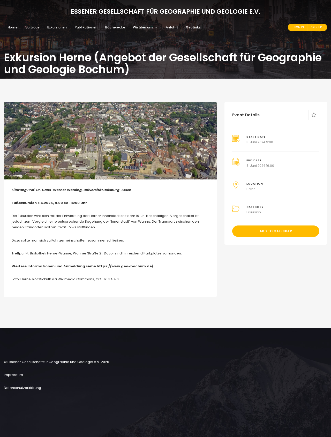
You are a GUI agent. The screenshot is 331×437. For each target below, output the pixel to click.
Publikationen (86, 27)
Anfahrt (172, 27)
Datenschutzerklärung (22, 387)
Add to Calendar (276, 231)
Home (13, 27)
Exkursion (253, 212)
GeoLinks (193, 27)
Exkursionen (57, 27)
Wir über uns (143, 27)
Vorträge (32, 27)
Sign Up (316, 27)
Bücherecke (115, 27)
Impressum (13, 374)
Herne (250, 189)
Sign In (299, 27)
